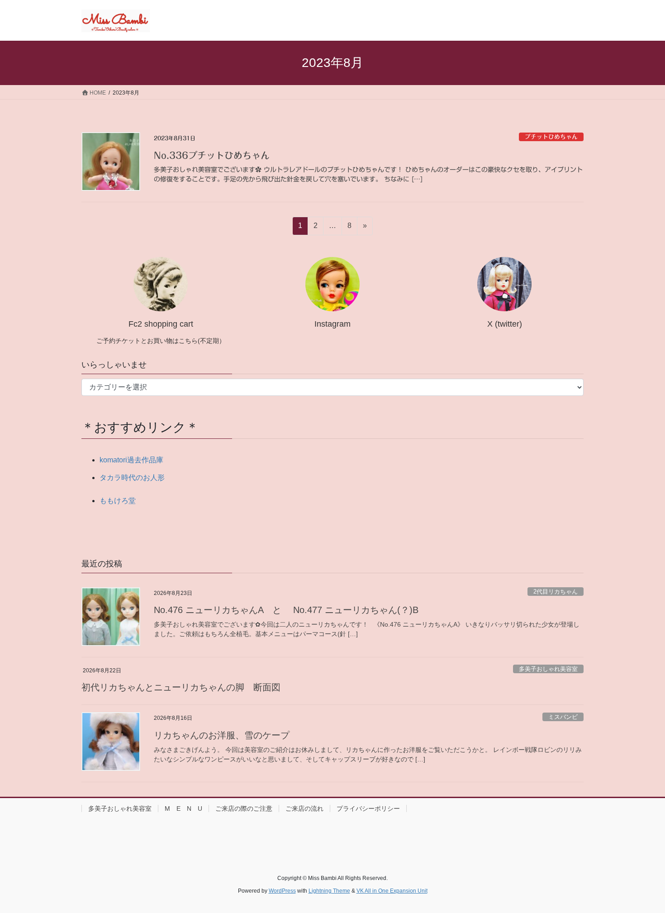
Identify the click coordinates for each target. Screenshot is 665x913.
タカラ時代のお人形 (132, 477)
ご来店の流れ (304, 808)
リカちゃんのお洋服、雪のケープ (222, 735)
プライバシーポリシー (368, 808)
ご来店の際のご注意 (243, 808)
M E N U (183, 808)
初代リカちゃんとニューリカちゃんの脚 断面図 (180, 687)
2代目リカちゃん (555, 591)
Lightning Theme (329, 891)
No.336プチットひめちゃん (212, 155)
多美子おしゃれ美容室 (548, 669)
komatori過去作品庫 (131, 460)
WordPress (282, 891)
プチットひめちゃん (551, 137)
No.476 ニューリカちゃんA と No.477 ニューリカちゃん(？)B (286, 610)
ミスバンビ (563, 716)
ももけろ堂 (118, 500)
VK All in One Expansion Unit (392, 891)
